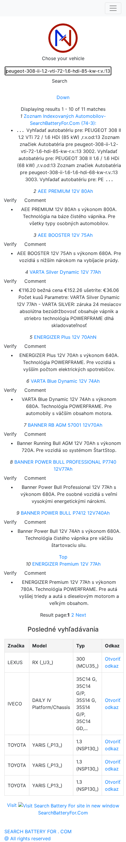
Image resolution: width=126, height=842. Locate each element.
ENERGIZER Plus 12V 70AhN (65, 337)
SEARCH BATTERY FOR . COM (37, 831)
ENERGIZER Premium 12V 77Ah (66, 564)
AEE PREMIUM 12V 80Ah (65, 191)
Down (63, 97)
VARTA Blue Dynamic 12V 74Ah (65, 381)
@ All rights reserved (27, 838)
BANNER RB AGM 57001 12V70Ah (65, 425)
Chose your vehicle (63, 58)
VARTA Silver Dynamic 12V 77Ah (65, 272)
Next (81, 615)
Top (63, 557)
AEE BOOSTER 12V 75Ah (65, 235)
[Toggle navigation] (113, 8)
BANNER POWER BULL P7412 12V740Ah (65, 513)
